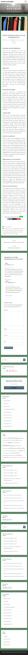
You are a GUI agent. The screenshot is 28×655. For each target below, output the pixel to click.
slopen (24, 450)
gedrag (7, 442)
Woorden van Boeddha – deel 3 (10, 470)
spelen (10, 453)
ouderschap (4, 450)
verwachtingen (22, 457)
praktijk (7, 450)
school (21, 450)
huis (16, 442)
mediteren (19, 445)
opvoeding (18, 448)
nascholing (9, 230)
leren (16, 445)
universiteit (10, 233)
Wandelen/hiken (7, 426)
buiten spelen (7, 440)
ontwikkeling (11, 448)
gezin (10, 442)
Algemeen (6, 400)
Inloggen (6, 636)
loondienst (22, 228)
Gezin (5, 403)
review (17, 450)
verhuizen (13, 457)
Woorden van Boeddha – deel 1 (10, 475)
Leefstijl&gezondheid (8, 409)
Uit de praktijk (7, 226)
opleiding (20, 230)
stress (18, 453)
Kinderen (6, 406)
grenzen (13, 442)
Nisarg (24, 652)
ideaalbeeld (16, 228)
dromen (11, 228)
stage (21, 232)
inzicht (18, 442)
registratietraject (15, 232)
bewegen (20, 438)
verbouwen (19, 455)
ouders (23, 448)
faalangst (21, 440)
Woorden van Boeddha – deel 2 (10, 472)
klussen (12, 445)
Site (5, 341)
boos (23, 438)
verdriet (9, 457)
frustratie (4, 442)
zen (3, 459)
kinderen (6, 445)
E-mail (6, 335)
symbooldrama (6, 455)
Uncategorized (7, 420)
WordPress (16, 652)
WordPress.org (7, 644)
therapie (10, 455)
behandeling (14, 438)
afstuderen (6, 228)
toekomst (5, 233)
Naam (5, 329)
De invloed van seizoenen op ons (11, 483)
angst (8, 438)
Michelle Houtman (7, 1)
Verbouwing (6, 423)
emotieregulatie (16, 440)
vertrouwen (17, 457)
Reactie (6, 310)
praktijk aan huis (12, 450)
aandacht (5, 438)
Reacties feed (7, 642)
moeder (4, 230)
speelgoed (7, 453)
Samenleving (6, 412)
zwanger (16, 233)
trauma (14, 455)
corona (11, 440)
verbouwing (5, 457)
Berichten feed (7, 639)
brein (4, 440)
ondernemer (15, 230)
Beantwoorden (8, 279)
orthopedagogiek (6, 232)
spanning (4, 453)
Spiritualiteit (6, 415)
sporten (14, 453)
